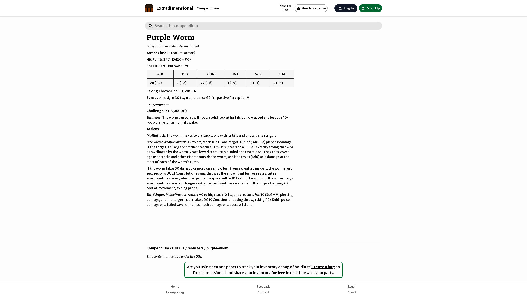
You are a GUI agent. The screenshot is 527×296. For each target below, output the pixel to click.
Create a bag (323, 267)
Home (175, 286)
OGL (199, 256)
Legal (352, 286)
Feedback (263, 286)
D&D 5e (178, 248)
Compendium (208, 8)
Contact (263, 292)
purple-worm (217, 248)
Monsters (195, 248)
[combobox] (263, 26)
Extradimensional (174, 8)
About (351, 292)
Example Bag (175, 292)
